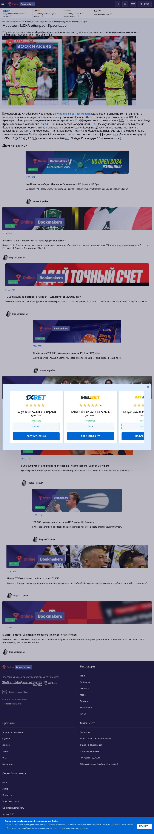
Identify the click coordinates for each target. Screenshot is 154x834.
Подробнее (95, 828)
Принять (144, 826)
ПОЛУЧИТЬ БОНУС (36, 436)
